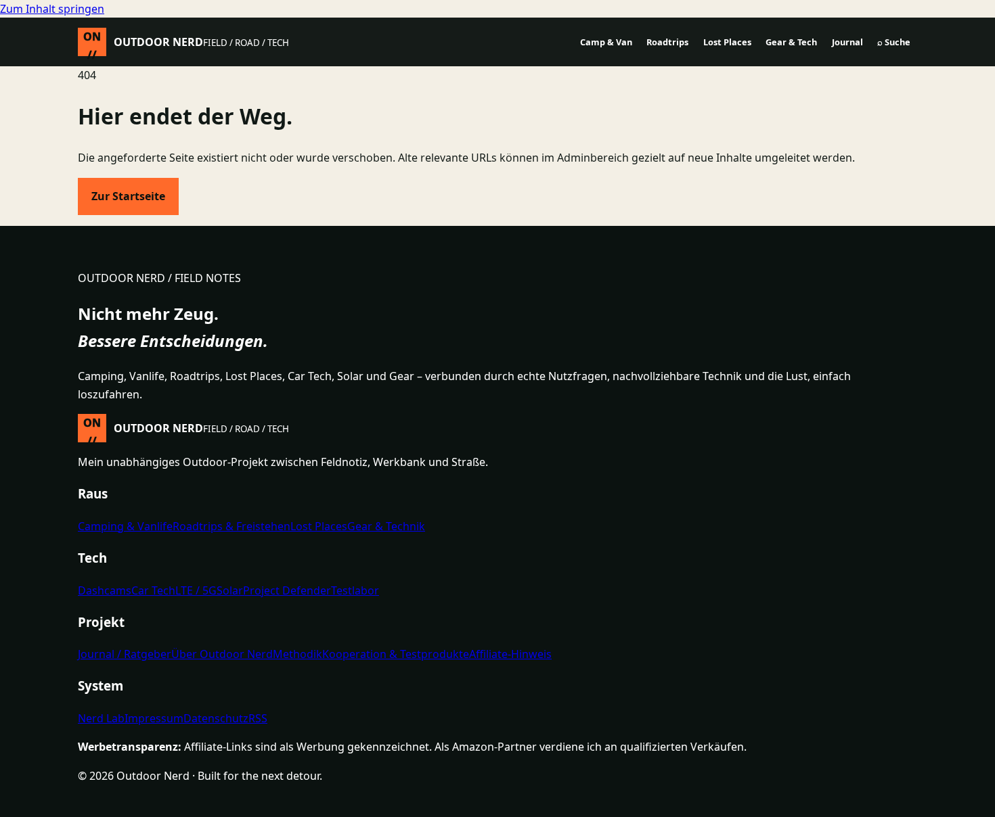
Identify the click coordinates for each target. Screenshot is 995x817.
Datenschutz (215, 718)
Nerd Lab (101, 718)
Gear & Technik (386, 526)
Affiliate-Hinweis (510, 654)
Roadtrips (667, 42)
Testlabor (355, 590)
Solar (230, 590)
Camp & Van (606, 42)
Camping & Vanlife (125, 526)
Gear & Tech (791, 42)
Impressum (154, 718)
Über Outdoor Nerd (222, 654)
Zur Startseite (128, 196)
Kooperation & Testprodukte (395, 654)
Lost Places (727, 42)
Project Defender (287, 590)
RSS (257, 718)
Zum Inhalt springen (52, 8)
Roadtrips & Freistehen (231, 526)
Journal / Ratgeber (124, 654)
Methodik (297, 654)
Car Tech (153, 590)
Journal (847, 42)
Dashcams (104, 590)
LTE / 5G (196, 590)
